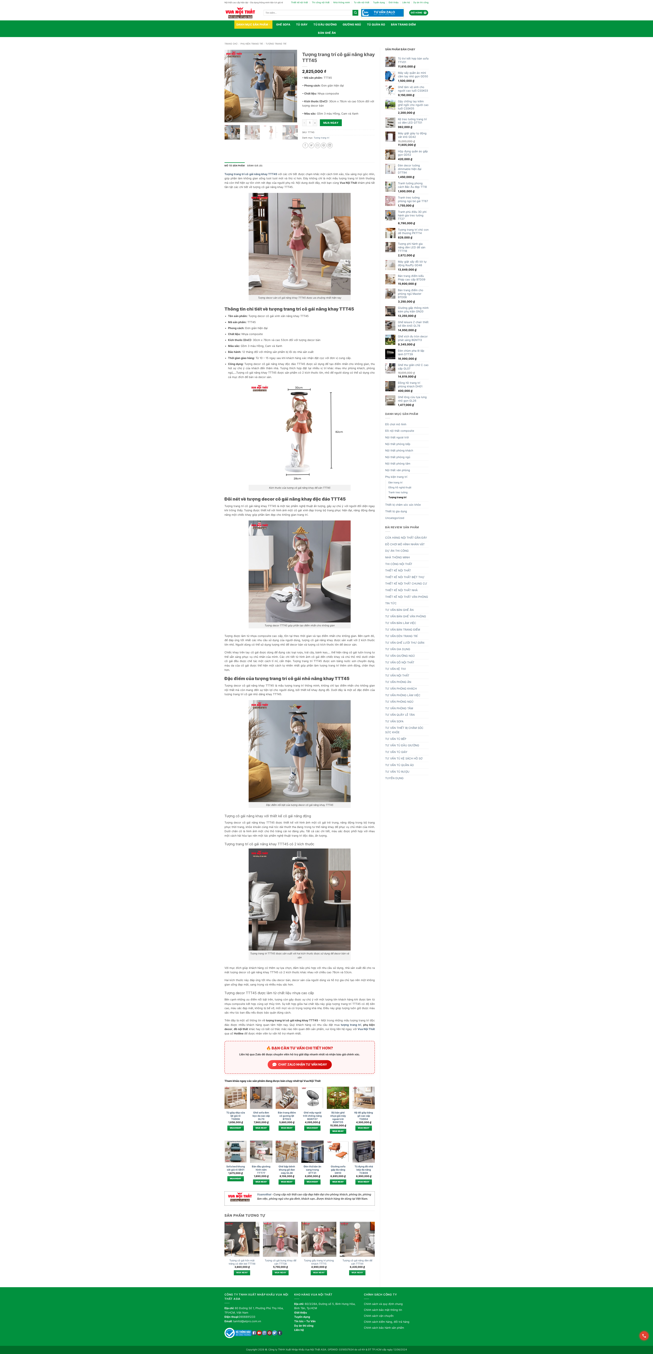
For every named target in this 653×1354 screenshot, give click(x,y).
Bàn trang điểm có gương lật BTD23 (287, 1115)
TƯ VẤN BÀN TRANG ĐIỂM (402, 629)
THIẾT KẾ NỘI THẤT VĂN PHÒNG (406, 596)
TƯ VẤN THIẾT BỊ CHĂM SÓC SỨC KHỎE (404, 730)
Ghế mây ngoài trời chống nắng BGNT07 (312, 1115)
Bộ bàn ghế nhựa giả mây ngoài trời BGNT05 (338, 1117)
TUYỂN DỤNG (394, 778)
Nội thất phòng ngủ (397, 457)
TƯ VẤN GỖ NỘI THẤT (399, 662)
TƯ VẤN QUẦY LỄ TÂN (400, 714)
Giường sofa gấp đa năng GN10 (338, 1169)
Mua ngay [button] (235, 1128)
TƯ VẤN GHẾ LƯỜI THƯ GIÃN (404, 642)
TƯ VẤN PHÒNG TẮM (399, 708)
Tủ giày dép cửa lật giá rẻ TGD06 (235, 1115)
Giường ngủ (352, 24)
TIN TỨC (391, 603)
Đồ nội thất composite (399, 430)
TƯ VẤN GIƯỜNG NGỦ (400, 655)
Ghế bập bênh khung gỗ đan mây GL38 (287, 1169)
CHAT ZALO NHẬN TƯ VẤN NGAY (302, 1064)
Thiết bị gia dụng (396, 511)
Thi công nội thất (321, 2)
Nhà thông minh (341, 2)
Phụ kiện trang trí (251, 43)
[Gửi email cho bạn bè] (317, 145)
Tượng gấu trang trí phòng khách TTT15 (319, 1262)
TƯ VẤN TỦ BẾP (395, 739)
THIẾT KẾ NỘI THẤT (398, 570)
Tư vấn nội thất (361, 2)
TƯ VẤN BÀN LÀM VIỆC (400, 623)
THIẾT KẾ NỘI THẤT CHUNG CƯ (406, 583)
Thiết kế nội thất (299, 2)
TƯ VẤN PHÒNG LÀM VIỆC (402, 695)
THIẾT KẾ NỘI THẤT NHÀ (401, 590)
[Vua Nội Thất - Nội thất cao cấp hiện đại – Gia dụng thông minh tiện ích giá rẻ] (241, 13)
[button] (418, 13)
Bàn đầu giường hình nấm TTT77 (261, 1169)
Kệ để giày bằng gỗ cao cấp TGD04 (363, 1115)
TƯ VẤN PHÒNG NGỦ (399, 701)
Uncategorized (394, 518)
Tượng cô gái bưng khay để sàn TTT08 (280, 1262)
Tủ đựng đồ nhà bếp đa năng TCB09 (364, 1169)
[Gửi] (355, 13)
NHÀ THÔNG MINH (397, 557)
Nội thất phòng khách (399, 450)
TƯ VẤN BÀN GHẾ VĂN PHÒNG (405, 616)
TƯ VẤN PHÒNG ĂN (398, 682)
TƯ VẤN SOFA (394, 721)
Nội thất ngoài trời (397, 437)
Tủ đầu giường (325, 24)
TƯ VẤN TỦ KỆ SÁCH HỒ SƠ (403, 758)
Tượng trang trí (276, 43)
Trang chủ (230, 43)
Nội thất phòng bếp (397, 444)
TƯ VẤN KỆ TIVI (395, 669)
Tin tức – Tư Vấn (305, 1321)
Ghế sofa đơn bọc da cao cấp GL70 (261, 1115)
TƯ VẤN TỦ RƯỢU (397, 771)
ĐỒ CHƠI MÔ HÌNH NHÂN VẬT (405, 544)
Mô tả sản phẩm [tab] (234, 165)
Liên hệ (406, 2)
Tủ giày (302, 24)
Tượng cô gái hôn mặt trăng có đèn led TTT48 (242, 1262)
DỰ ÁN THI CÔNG (397, 550)
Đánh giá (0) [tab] (255, 165)
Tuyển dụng (379, 2)
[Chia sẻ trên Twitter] (311, 145)
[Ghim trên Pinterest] (323, 145)
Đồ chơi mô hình (395, 424)
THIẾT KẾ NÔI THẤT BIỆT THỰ (404, 577)
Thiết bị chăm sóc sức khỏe (403, 504)
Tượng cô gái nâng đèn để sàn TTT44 (357, 1262)
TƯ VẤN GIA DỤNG (397, 649)
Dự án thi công (421, 2)
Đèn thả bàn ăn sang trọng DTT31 (312, 1169)
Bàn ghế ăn (327, 33)
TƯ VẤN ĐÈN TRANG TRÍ (401, 636)
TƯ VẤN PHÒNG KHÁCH (401, 688)
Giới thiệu (393, 2)
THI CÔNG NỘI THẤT (398, 564)
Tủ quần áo (376, 24)
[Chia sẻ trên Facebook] (305, 145)
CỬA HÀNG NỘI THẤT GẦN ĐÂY (406, 537)
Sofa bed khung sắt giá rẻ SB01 (235, 1168)
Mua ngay (331, 122)
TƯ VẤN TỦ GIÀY (396, 752)
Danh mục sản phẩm (252, 24)
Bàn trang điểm (403, 24)
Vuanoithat (264, 1194)
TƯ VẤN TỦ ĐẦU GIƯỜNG (402, 745)
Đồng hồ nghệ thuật (399, 487)
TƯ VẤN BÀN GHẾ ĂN (399, 610)
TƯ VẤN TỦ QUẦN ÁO (399, 765)
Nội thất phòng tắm (397, 463)
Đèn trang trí (395, 482)
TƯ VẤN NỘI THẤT (397, 675)
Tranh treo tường (398, 492)
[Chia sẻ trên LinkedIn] (330, 145)
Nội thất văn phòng (397, 470)
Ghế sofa (283, 24)
